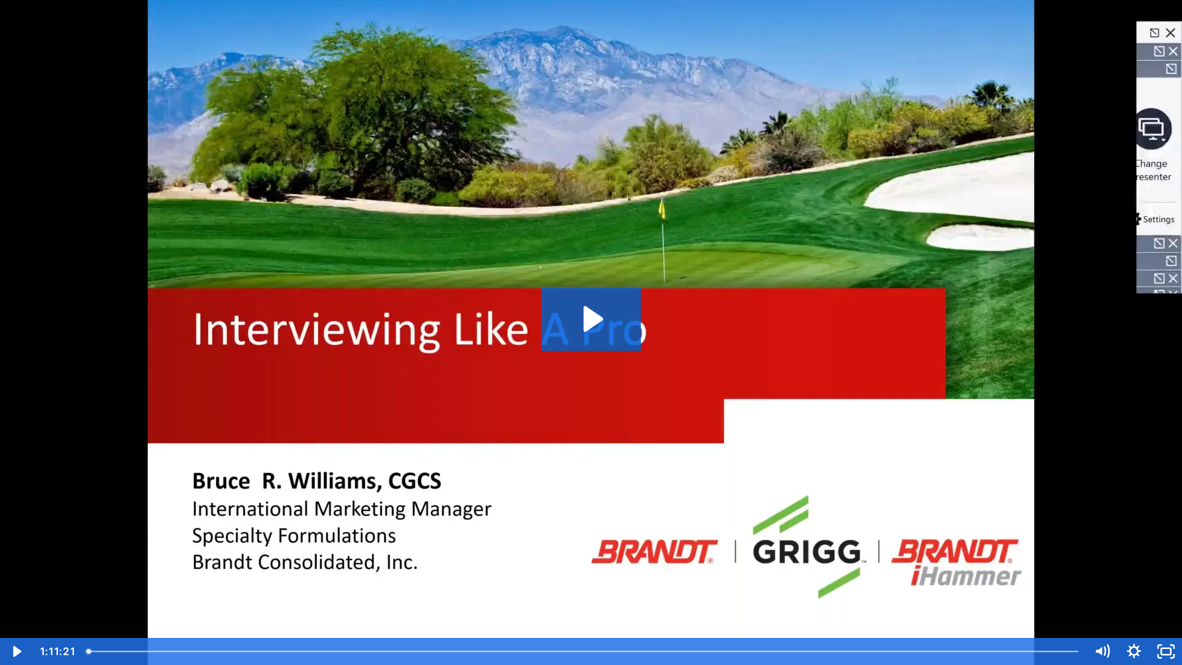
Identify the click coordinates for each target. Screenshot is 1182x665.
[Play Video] (16, 651)
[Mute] (1102, 651)
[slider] (584, 651)
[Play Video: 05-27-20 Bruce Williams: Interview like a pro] (591, 319)
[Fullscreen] (1166, 651)
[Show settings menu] (1134, 651)
